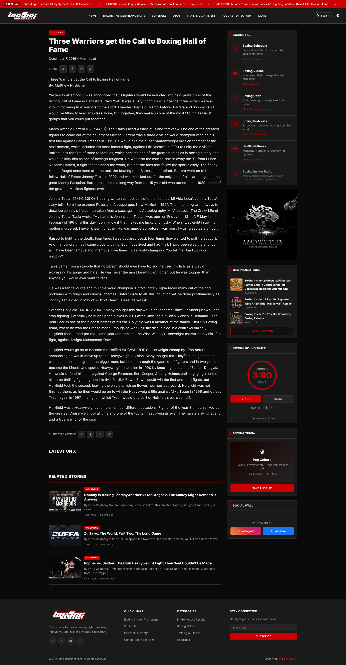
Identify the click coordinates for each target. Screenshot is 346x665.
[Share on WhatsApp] (81, 69)
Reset (278, 399)
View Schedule (251, 59)
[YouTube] (70, 641)
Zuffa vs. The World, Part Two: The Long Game (122, 533)
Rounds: (256, 407)
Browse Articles (252, 159)
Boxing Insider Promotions (124, 15)
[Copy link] (90, 69)
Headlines (183, 639)
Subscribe (263, 636)
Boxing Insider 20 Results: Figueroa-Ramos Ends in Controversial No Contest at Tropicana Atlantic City (267, 285)
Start (246, 399)
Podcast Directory (237, 15)
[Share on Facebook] (72, 69)
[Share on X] (63, 69)
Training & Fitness (201, 15)
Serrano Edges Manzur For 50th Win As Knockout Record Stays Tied (154, 4)
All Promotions (262, 330)
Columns (57, 32)
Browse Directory (253, 134)
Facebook (280, 531)
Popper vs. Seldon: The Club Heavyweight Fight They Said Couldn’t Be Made (148, 563)
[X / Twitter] (52, 641)
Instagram (247, 531)
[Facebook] (80, 641)
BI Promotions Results (191, 619)
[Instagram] (61, 641)
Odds (176, 15)
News (93, 15)
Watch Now (249, 84)
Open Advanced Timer (264, 418)
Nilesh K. (291, 658)
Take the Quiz (262, 488)
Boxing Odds (185, 626)
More (262, 15)
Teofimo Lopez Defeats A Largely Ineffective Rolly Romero (50, 4)
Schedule (159, 15)
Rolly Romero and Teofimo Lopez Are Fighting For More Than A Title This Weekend (272, 4)
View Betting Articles (255, 109)
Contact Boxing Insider (139, 639)
